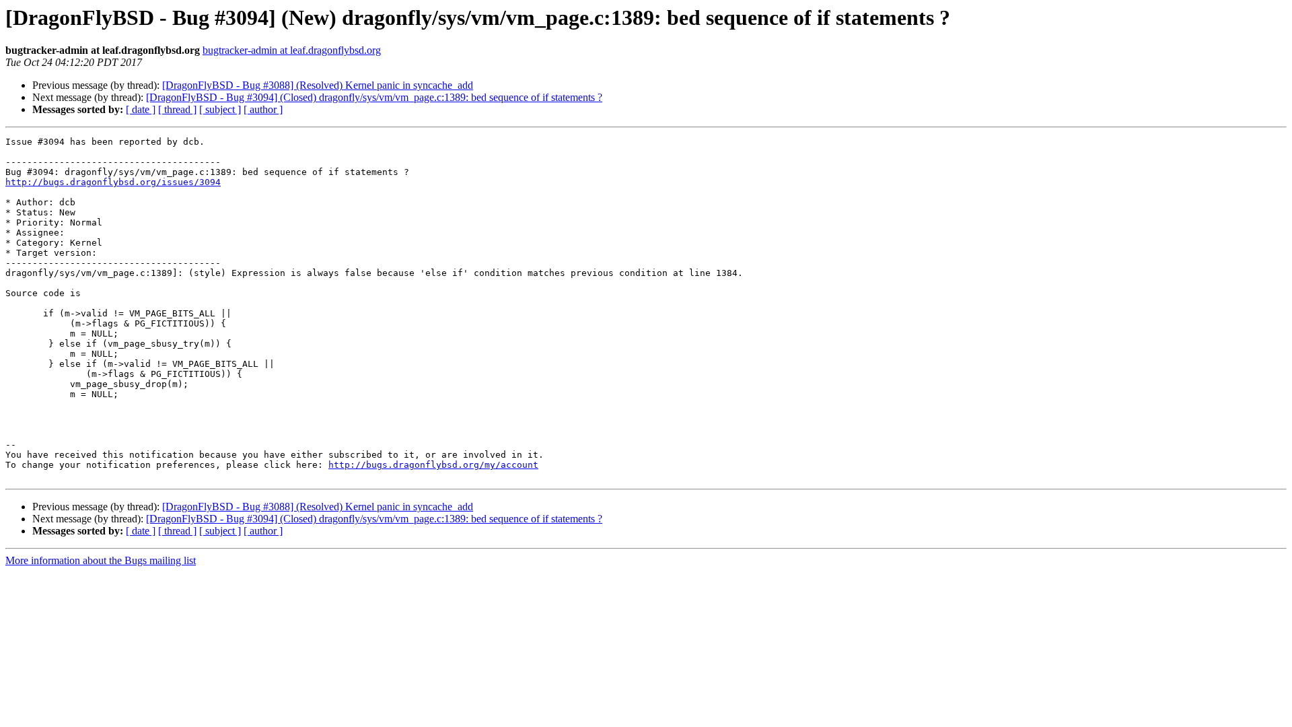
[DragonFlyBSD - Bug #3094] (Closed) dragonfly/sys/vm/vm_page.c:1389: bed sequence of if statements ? (374, 97)
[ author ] (263, 109)
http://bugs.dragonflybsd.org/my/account (433, 465)
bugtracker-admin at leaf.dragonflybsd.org (292, 50)
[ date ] (140, 109)
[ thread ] (177, 109)
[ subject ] (220, 109)
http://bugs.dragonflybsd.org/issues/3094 (113, 182)
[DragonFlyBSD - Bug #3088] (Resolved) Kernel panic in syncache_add (317, 85)
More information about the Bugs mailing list (100, 560)
